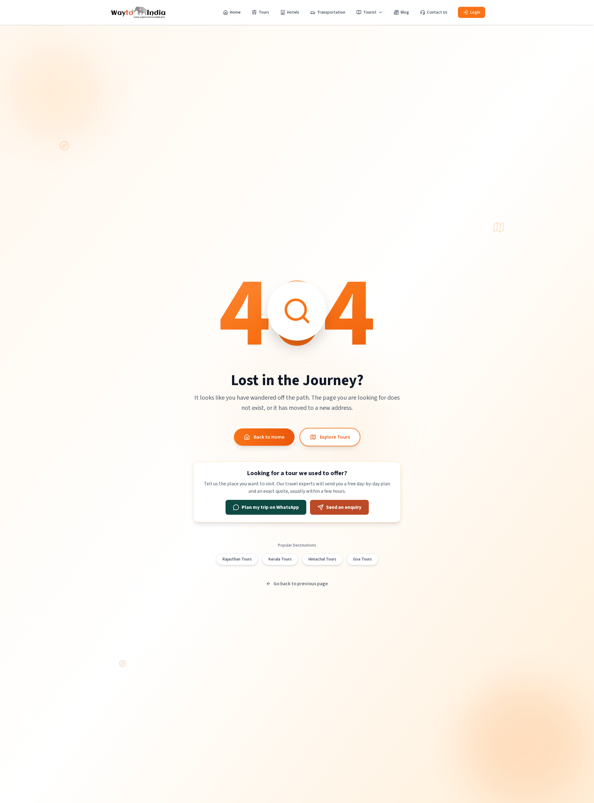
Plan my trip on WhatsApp (270, 507)
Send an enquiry (343, 507)
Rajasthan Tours (237, 559)
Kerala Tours (280, 559)
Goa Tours (362, 559)
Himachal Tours (322, 559)
